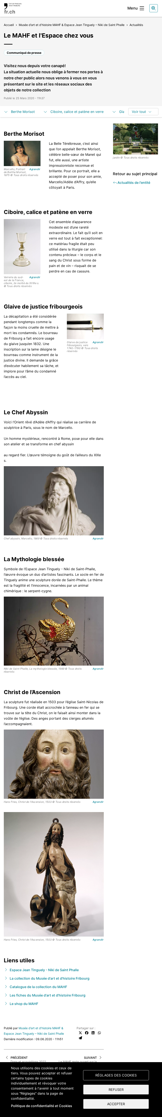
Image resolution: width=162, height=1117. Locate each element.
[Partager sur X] (80, 1032)
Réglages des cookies (116, 1075)
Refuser (116, 1089)
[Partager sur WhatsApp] (99, 1032)
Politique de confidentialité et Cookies (41, 1106)
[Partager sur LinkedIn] (93, 1032)
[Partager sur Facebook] (86, 1032)
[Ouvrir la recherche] (153, 8)
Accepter (116, 1104)
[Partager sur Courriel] (80, 1038)
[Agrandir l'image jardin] (135, 139)
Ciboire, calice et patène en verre (77, 112)
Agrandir (34, 169)
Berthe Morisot (23, 112)
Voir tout (139, 112)
